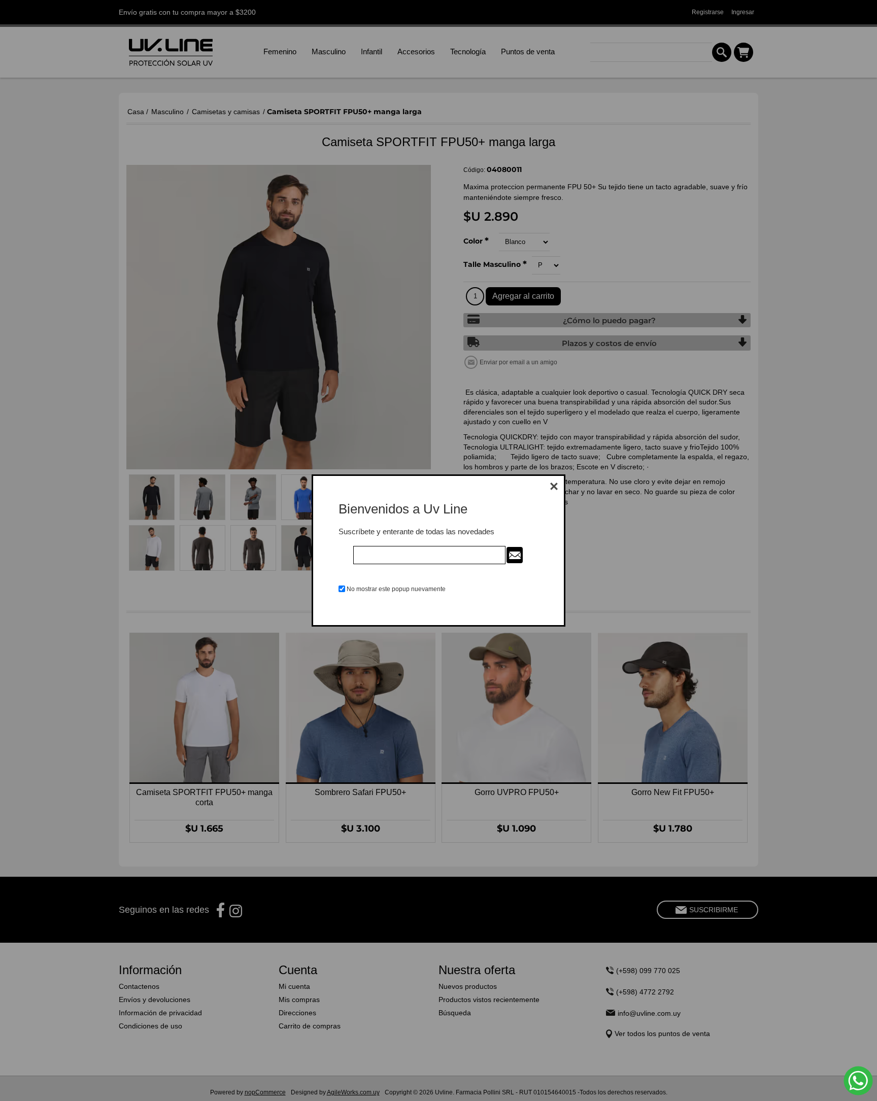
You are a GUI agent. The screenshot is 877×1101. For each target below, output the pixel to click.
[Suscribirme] (514, 555)
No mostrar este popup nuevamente (396, 589)
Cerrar (554, 486)
